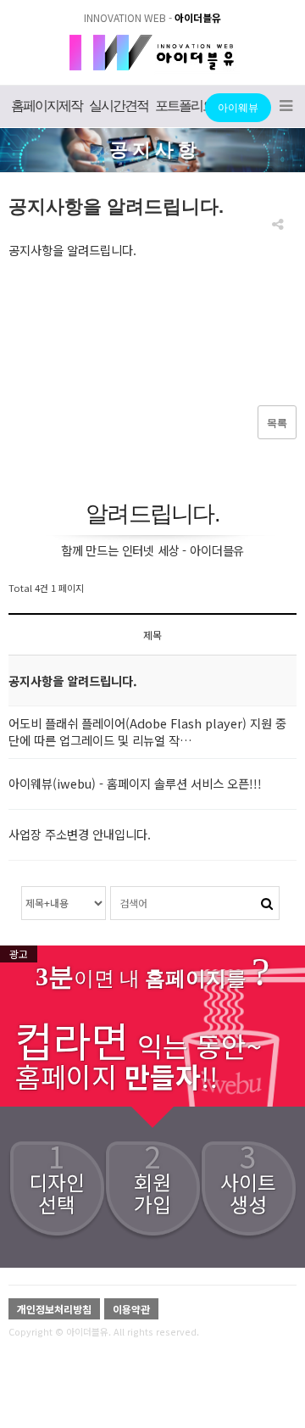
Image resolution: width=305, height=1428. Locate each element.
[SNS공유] (277, 225)
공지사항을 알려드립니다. (72, 680)
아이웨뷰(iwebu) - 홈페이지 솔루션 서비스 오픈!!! (135, 783)
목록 (277, 423)
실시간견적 (118, 105)
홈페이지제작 (46, 105)
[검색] (267, 902)
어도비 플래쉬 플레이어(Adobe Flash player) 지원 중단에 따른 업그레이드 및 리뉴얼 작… (147, 731)
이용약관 (131, 1309)
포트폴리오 (184, 105)
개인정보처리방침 (54, 1309)
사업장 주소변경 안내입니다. (79, 834)
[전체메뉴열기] (286, 107)
